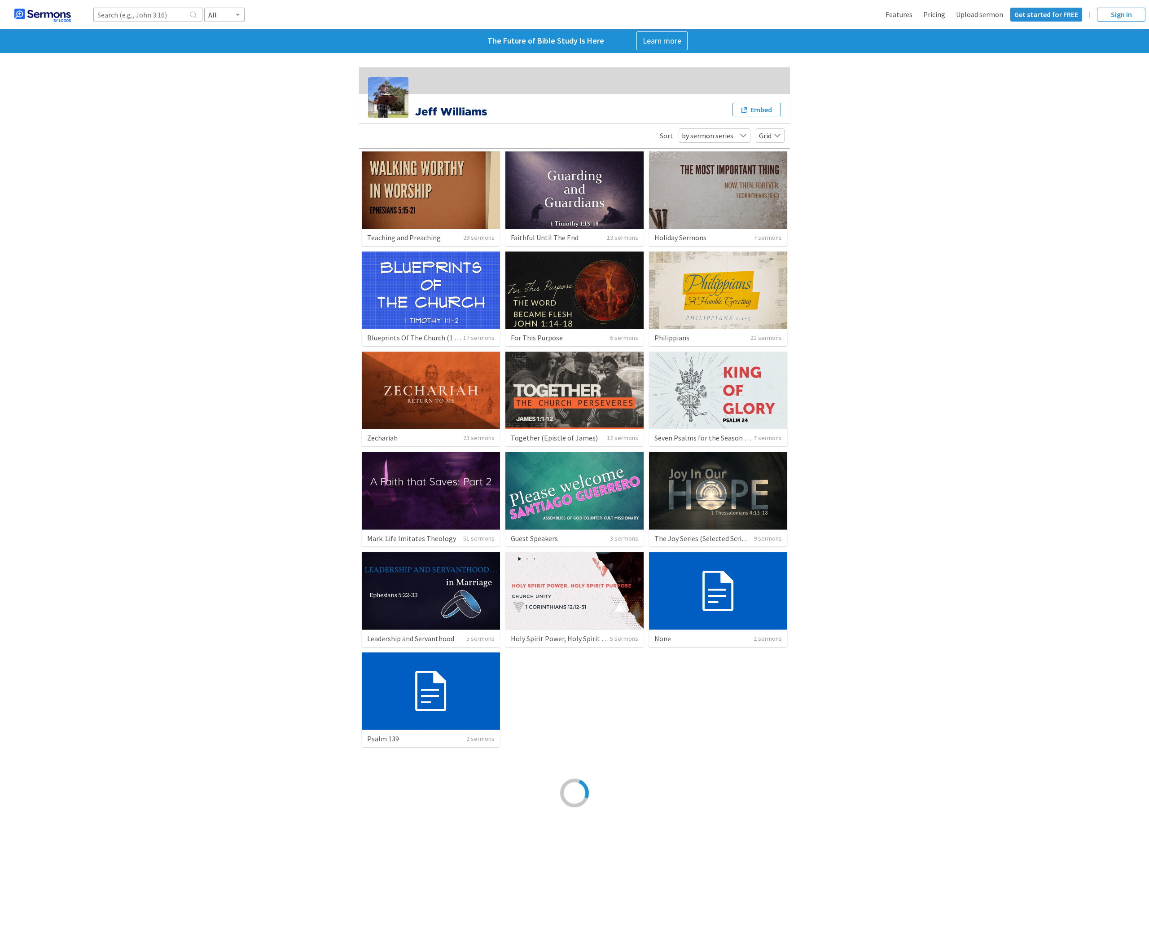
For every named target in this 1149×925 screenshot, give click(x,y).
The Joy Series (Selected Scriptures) (709, 538)
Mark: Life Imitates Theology (411, 538)
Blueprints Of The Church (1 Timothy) (425, 337)
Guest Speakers (534, 538)
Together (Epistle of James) (554, 437)
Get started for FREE (1046, 14)
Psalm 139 (383, 738)
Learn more (662, 40)
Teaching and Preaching (404, 237)
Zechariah (382, 437)
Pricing (934, 14)
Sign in (1121, 14)
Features (899, 14)
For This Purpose (537, 337)
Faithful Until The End (545, 237)
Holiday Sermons (680, 237)
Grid (765, 135)
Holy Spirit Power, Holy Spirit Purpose (569, 638)
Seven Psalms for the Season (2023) (708, 437)
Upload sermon (979, 14)
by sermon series (707, 135)
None (662, 638)
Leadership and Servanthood (410, 638)
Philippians (671, 337)
